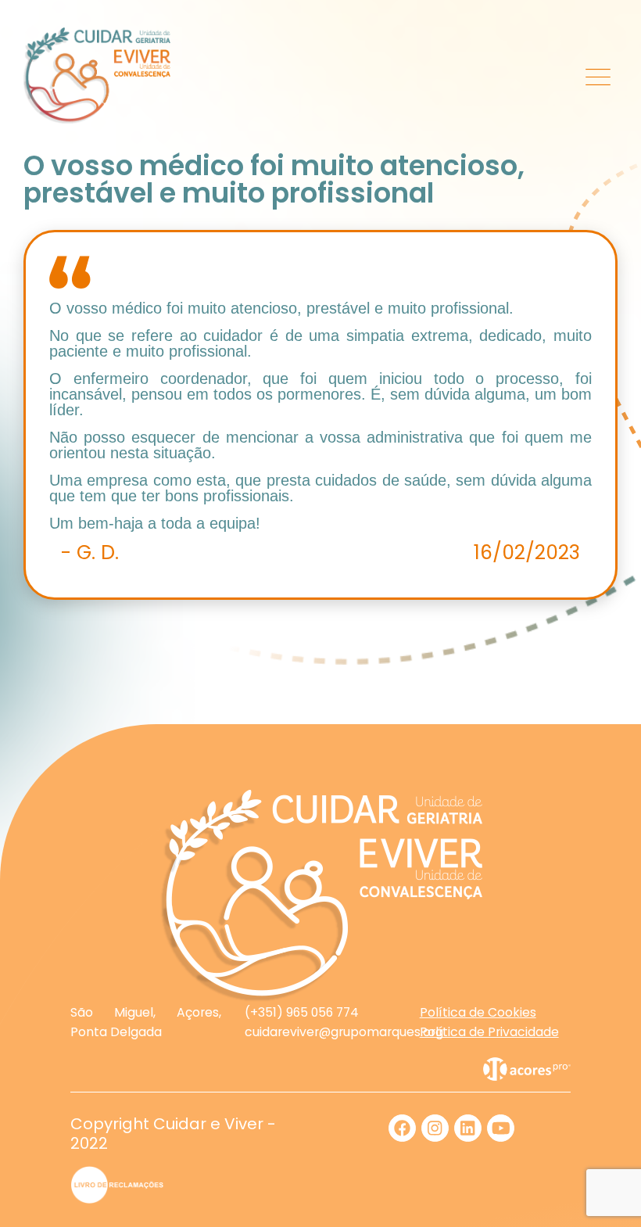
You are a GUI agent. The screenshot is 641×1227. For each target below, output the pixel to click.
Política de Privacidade (489, 1032)
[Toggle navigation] (598, 76)
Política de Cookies (478, 1012)
